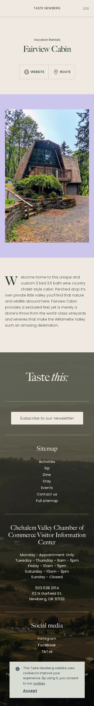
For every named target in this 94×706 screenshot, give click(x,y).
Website (37, 71)
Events (47, 487)
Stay (47, 481)
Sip (47, 468)
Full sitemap (47, 500)
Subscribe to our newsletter (47, 418)
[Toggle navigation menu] (86, 9)
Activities (47, 461)
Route (65, 71)
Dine (47, 474)
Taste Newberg (47, 8)
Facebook (47, 645)
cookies (39, 683)
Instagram (47, 638)
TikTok (47, 651)
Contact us (47, 494)
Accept (30, 690)
